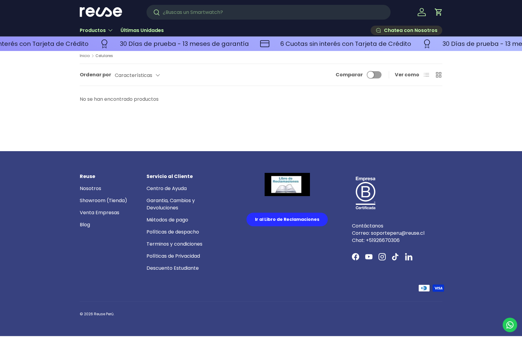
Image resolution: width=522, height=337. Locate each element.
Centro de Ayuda (167, 188)
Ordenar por (95, 74)
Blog (85, 224)
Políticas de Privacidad (173, 256)
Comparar (349, 74)
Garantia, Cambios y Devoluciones (171, 204)
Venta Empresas (99, 212)
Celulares (104, 56)
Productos (93, 30)
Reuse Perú (104, 313)
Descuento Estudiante (173, 268)
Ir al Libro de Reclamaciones (287, 219)
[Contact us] (510, 325)
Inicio (85, 56)
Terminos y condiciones (174, 243)
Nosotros (90, 188)
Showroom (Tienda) (103, 200)
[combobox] (269, 12)
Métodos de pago (167, 219)
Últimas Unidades (142, 30)
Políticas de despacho (173, 231)
